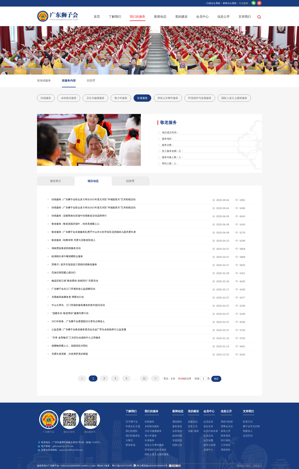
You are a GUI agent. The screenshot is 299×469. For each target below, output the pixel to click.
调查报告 (225, 449)
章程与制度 (227, 421)
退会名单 (208, 426)
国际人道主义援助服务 (234, 98)
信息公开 (223, 16)
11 (144, 378)
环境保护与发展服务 (199, 98)
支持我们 (244, 16)
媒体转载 (177, 435)
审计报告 (225, 440)
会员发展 (208, 440)
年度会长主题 (133, 426)
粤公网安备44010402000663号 (151, 465)
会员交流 (208, 435)
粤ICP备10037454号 (122, 465)
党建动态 (193, 421)
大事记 (129, 440)
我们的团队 (132, 431)
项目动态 (93, 181)
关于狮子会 (132, 421)
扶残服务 (46, 98)
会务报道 (177, 431)
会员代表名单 (210, 431)
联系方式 (248, 421)
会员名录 (208, 421)
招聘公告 (177, 445)
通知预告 (177, 421)
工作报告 (225, 445)
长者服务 (142, 98)
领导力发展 (209, 445)
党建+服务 (193, 431)
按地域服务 (44, 80)
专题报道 (177, 440)
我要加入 (248, 431)
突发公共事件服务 (167, 98)
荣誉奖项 (130, 445)
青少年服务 (120, 98)
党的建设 (181, 16)
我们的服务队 (133, 435)
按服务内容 (69, 80)
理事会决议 (227, 426)
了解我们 (115, 16)
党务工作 (193, 426)
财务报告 (225, 435)
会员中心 (202, 16)
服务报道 (177, 426)
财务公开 (225, 431)
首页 (97, 16)
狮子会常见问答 (251, 426)
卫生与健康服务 (95, 98)
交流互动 (248, 435)
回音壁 (91, 80)
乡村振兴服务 (68, 98)
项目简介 (55, 181)
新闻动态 (160, 16)
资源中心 (208, 449)
